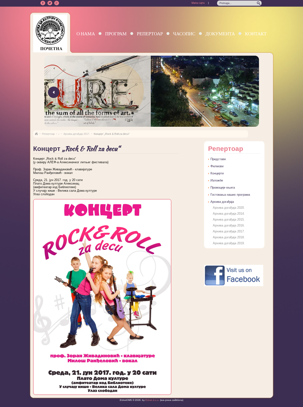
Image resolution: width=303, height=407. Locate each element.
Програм (116, 33)
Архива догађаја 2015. (229, 219)
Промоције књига (222, 187)
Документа (220, 33)
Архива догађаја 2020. (229, 207)
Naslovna (36, 134)
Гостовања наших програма (230, 194)
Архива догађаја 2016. (229, 225)
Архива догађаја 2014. (229, 213)
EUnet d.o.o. (152, 400)
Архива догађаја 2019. (229, 243)
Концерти (217, 173)
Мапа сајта (198, 2)
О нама (85, 33)
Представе (218, 159)
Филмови (216, 166)
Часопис (184, 33)
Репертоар (150, 33)
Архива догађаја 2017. (76, 133)
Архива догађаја (222, 202)
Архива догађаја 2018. (229, 237)
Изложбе (216, 180)
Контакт (256, 33)
